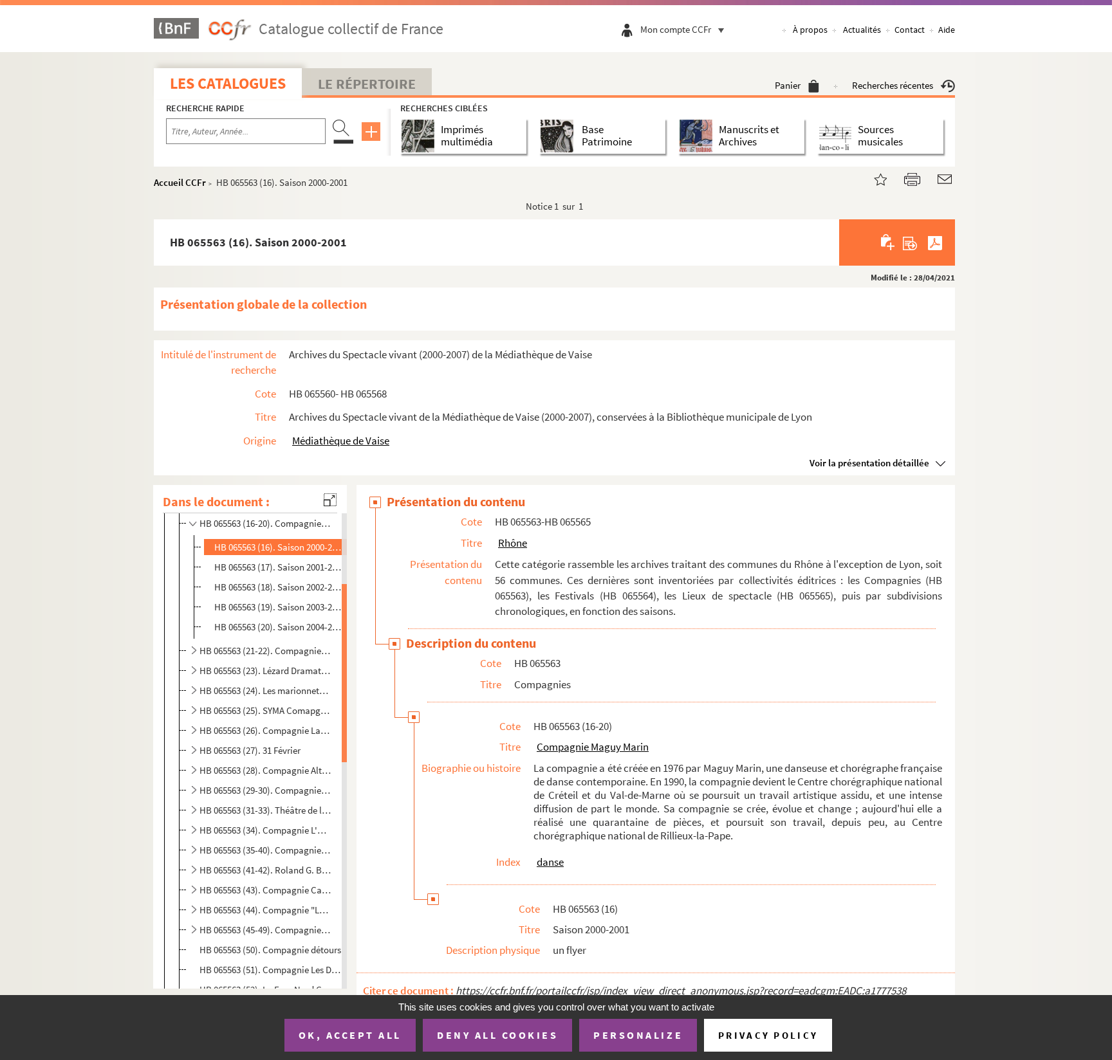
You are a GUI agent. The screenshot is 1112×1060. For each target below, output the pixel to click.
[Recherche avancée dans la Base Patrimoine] (559, 136)
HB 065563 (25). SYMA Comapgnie (265, 710)
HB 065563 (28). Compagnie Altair (265, 770)
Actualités (862, 29)
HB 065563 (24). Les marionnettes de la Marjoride (265, 690)
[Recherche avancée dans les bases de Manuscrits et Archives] (698, 136)
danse (550, 862)
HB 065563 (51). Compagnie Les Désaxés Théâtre (270, 970)
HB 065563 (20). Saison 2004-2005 (278, 627)
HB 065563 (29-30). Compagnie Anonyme (265, 790)
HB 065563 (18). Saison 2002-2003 (278, 587)
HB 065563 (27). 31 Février (250, 750)
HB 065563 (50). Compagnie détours (270, 950)
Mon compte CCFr (675, 29)
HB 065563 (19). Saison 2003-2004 (278, 607)
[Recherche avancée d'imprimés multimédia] (420, 136)
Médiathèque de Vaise (340, 441)
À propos (810, 29)
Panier (788, 85)
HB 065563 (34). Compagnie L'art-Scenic (265, 830)
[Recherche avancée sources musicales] (837, 136)
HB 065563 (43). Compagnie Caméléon (265, 890)
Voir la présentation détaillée (869, 463)
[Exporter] (910, 242)
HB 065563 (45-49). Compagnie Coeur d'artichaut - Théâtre (265, 930)
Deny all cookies (497, 1034)
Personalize (638, 1034)
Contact (909, 29)
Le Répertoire (367, 84)
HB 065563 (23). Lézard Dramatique (265, 670)
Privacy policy (768, 1035)
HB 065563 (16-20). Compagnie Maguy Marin (265, 523)
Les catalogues (228, 83)
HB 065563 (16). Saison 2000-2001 (278, 547)
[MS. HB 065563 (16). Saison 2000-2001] (872, 178)
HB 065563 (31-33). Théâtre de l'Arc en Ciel (265, 810)
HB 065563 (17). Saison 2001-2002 (278, 567)
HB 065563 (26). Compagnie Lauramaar (265, 730)
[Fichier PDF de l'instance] (935, 242)
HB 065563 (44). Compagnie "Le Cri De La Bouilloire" (265, 910)
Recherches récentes (892, 85)
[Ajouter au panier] (888, 242)
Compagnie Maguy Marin (593, 747)
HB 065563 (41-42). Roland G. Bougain (265, 870)
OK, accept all (350, 1034)
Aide (946, 29)
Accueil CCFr (180, 182)
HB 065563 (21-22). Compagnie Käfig (265, 650)
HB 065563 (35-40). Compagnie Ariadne (265, 850)
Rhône (512, 543)
